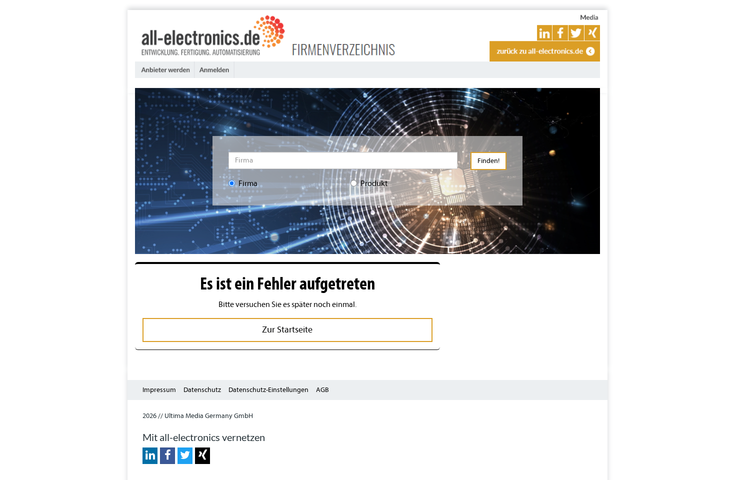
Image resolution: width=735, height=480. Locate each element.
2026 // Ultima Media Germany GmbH (197, 416)
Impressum (159, 390)
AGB (322, 390)
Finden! (489, 160)
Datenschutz (202, 390)
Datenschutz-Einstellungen (268, 390)
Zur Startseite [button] (287, 329)
